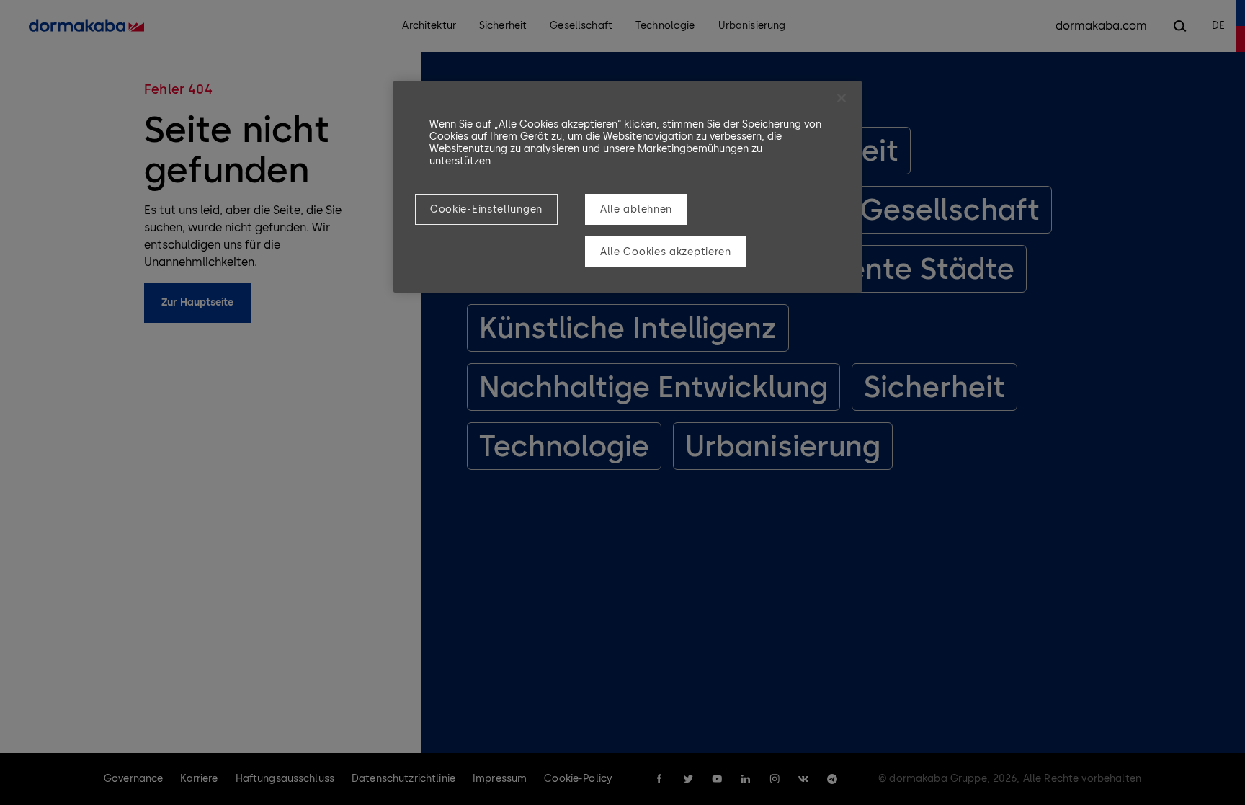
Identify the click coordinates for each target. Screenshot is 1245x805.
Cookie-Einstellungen (486, 209)
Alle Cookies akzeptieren (665, 252)
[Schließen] (841, 98)
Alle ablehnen (636, 209)
